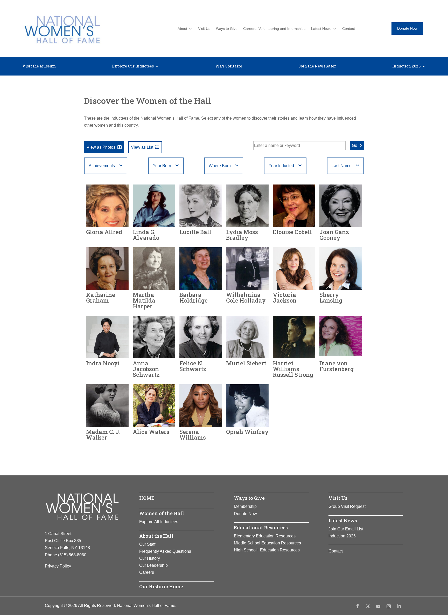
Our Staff (147, 544)
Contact (348, 29)
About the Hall (156, 536)
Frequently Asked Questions (165, 551)
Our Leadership (153, 565)
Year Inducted (281, 165)
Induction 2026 (406, 66)
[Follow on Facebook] (357, 606)
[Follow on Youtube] (378, 606)
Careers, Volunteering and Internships (274, 29)
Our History (149, 558)
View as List (142, 147)
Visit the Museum (39, 66)
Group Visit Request (347, 506)
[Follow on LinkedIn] (399, 606)
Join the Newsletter (317, 66)
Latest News (321, 29)
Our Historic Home (161, 586)
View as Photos (101, 147)
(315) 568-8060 (72, 555)
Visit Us (204, 29)
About (182, 29)
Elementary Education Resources (265, 536)
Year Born (162, 165)
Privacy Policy (58, 566)
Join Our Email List (345, 529)
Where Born (220, 165)
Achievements (102, 165)
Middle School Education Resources (267, 543)
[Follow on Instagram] (388, 606)
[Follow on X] (368, 606)
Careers (146, 572)
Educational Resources (261, 527)
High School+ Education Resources (267, 550)
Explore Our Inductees (133, 66)
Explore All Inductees (158, 522)
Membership (245, 506)
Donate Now (407, 28)
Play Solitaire (228, 66)
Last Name (342, 165)
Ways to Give (226, 29)
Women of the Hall (161, 513)
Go (354, 145)
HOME (147, 498)
